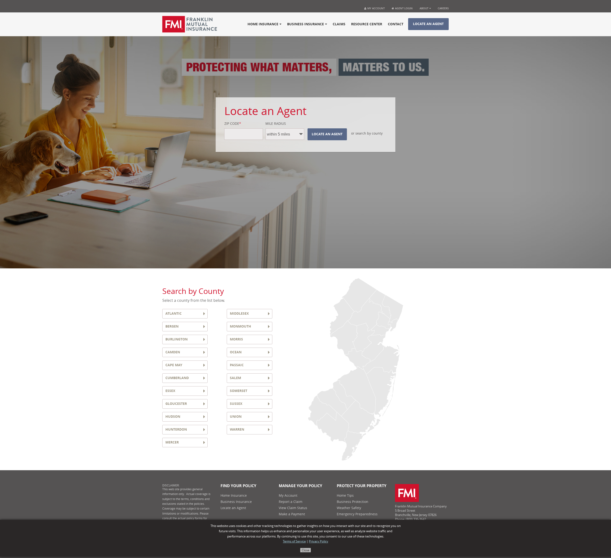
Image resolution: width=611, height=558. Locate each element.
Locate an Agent (428, 24)
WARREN (237, 430)
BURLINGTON (176, 339)
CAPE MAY (173, 365)
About (424, 8)
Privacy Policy (318, 541)
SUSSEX (236, 404)
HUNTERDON (176, 430)
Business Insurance (305, 24)
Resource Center (366, 24)
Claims (339, 24)
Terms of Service (294, 541)
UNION (236, 417)
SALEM (235, 378)
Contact (395, 24)
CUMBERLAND (177, 378)
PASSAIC (237, 365)
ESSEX (170, 391)
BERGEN (172, 326)
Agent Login (403, 8)
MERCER (172, 442)
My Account (376, 8)
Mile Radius (275, 123)
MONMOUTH (240, 326)
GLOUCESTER (176, 404)
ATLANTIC (173, 314)
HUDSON (172, 417)
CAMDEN (172, 352)
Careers (443, 8)
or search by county (367, 133)
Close (305, 550)
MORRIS (236, 339)
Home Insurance (263, 24)
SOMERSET (238, 391)
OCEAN (236, 352)
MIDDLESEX (239, 314)
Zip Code (232, 123)
